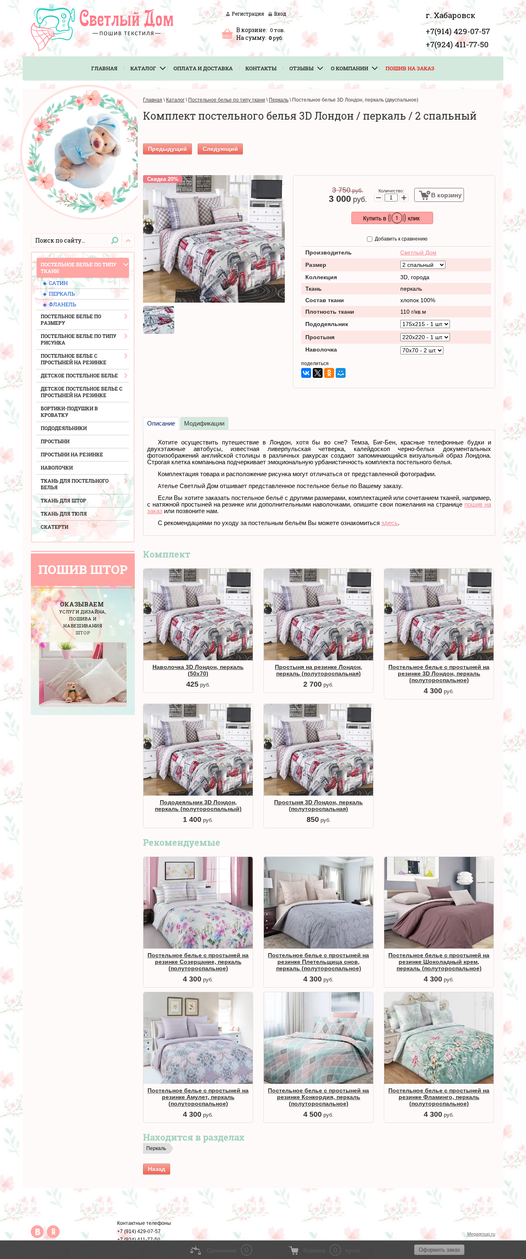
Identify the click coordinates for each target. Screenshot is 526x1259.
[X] (318, 373)
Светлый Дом (418, 252)
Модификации (204, 423)
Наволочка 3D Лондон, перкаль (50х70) (198, 670)
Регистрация (248, 13)
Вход (280, 13)
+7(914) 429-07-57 (458, 31)
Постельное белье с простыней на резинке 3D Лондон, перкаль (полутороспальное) (438, 673)
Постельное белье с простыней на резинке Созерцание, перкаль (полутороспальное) (198, 962)
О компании (349, 68)
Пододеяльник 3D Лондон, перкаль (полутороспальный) (198, 805)
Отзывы (301, 68)
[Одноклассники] (329, 373)
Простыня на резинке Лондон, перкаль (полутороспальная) (318, 670)
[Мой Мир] (341, 373)
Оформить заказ (227, 33)
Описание (161, 423)
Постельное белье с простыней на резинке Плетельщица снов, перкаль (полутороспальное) (318, 962)
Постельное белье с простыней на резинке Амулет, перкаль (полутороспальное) (198, 1097)
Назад (156, 1169)
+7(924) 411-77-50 (457, 44)
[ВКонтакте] (306, 373)
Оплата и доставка (203, 68)
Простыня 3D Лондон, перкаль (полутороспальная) (318, 805)
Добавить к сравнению (400, 239)
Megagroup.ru (481, 1233)
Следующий (220, 149)
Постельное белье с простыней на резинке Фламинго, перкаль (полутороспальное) (438, 1097)
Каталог (143, 68)
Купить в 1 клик (392, 218)
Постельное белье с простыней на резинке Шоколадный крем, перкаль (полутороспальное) (438, 962)
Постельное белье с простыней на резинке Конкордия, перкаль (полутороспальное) (318, 1097)
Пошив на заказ (409, 68)
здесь (389, 523)
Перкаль (156, 1148)
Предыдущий (167, 149)
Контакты (261, 68)
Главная (104, 68)
